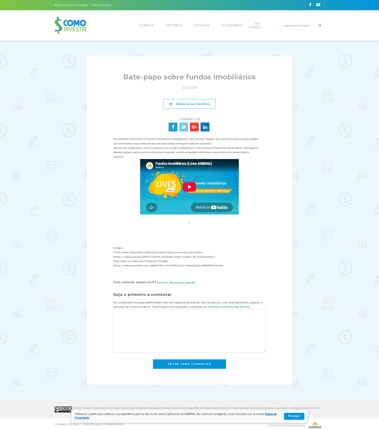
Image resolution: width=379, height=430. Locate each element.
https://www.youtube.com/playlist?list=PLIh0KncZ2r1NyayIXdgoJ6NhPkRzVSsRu (168, 265)
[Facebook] (310, 5)
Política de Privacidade (103, 424)
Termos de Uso (67, 424)
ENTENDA (174, 25)
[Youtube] (318, 5)
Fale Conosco (101, 5)
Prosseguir (294, 416)
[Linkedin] (205, 127)
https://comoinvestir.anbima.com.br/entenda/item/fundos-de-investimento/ (164, 257)
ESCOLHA (201, 25)
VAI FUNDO (255, 25)
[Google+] (194, 127)
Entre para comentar (189, 364)
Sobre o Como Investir (71, 5)
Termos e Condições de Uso (229, 307)
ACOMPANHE (232, 25)
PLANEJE (146, 25)
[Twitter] (183, 127)
